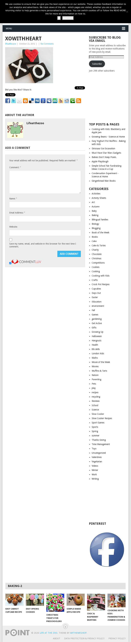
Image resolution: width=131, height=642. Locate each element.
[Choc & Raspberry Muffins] (96, 602)
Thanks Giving (99, 440)
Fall (93, 310)
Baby (94, 211)
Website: (13, 226)
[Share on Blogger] (25, 100)
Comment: (15, 167)
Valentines (97, 457)
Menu (9, 28)
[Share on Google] (43, 100)
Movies (95, 366)
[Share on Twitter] (13, 100)
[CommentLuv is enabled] (26, 263)
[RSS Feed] (78, 100)
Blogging (96, 228)
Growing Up (97, 332)
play (94, 388)
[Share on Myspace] (49, 100)
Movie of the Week (101, 362)
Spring (95, 431)
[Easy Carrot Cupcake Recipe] (14, 600)
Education (96, 301)
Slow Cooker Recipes (102, 418)
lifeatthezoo (10, 44)
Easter (95, 297)
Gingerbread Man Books (104, 181)
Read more (68, 18)
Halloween (97, 336)
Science (95, 409)
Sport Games (98, 422)
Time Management (101, 444)
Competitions (98, 262)
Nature (95, 375)
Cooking (96, 271)
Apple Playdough (100, 161)
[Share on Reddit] (66, 100)
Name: (13, 198)
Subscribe (97, 64)
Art (93, 202)
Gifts (94, 327)
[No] (127, 11)
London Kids (98, 353)
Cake (94, 241)
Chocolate (96, 254)
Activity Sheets (99, 198)
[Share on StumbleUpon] (55, 100)
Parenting (96, 379)
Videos (95, 466)
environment (98, 306)
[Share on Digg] (37, 100)
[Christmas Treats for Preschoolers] (55, 603)
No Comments (47, 44)
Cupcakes (96, 288)
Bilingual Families (100, 219)
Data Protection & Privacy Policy (84, 638)
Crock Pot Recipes (100, 284)
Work (94, 474)
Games (95, 314)
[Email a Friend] (19, 100)
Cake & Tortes (99, 245)
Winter (95, 470)
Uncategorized (99, 453)
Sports (95, 427)
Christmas (96, 258)
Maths (95, 358)
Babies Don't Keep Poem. (104, 157)
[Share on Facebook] (7, 100)
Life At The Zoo (48, 633)
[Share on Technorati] (72, 100)
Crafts (95, 280)
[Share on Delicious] (31, 100)
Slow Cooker (98, 414)
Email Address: (17, 212)
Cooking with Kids (100, 275)
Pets (94, 383)
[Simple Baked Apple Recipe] (76, 600)
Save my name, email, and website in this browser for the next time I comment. (42, 245)
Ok (59, 18)
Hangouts (96, 340)
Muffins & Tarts (99, 370)
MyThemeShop (78, 633)
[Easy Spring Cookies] (35, 600)
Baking (95, 215)
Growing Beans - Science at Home (108, 136)
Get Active (97, 323)
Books (95, 237)
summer (95, 435)
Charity (95, 250)
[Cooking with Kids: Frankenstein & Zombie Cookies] (117, 600)
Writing (95, 478)
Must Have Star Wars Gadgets (106, 153)
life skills (96, 349)
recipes (95, 392)
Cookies (95, 267)
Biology (95, 224)
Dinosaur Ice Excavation (103, 148)
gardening (97, 319)
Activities (96, 193)
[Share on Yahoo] (60, 100)
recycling (96, 396)
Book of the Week (100, 232)
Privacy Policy (117, 638)
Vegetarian (97, 461)
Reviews (96, 401)
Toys (94, 448)
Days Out (96, 293)
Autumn (96, 206)
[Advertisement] (110, 97)
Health (95, 345)
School (95, 405)
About (56, 638)
